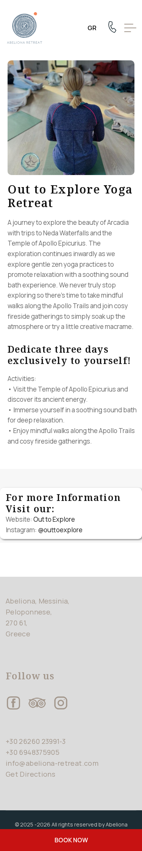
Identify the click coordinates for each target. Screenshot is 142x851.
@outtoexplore (60, 529)
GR (92, 28)
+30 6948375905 (32, 752)
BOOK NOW (71, 840)
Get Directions (30, 774)
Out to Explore (54, 519)
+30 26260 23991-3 (36, 741)
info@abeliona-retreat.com (52, 763)
